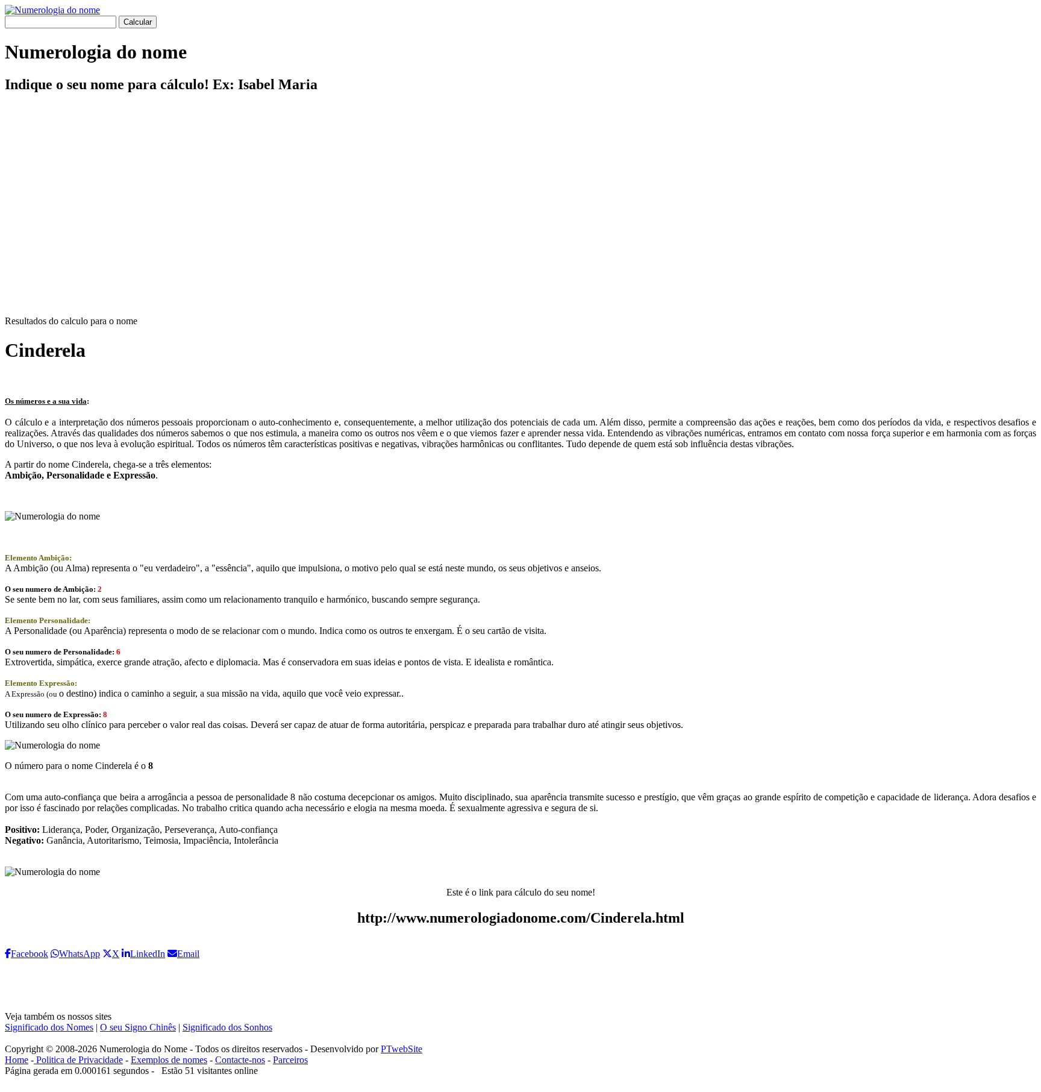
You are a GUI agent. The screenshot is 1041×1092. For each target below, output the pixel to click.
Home (16, 1060)
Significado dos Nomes (49, 1027)
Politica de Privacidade (78, 1060)
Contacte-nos (240, 1060)
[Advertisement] (520, 214)
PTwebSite (401, 1049)
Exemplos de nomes (169, 1060)
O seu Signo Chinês (138, 1027)
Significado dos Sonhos (227, 1027)
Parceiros (290, 1060)
